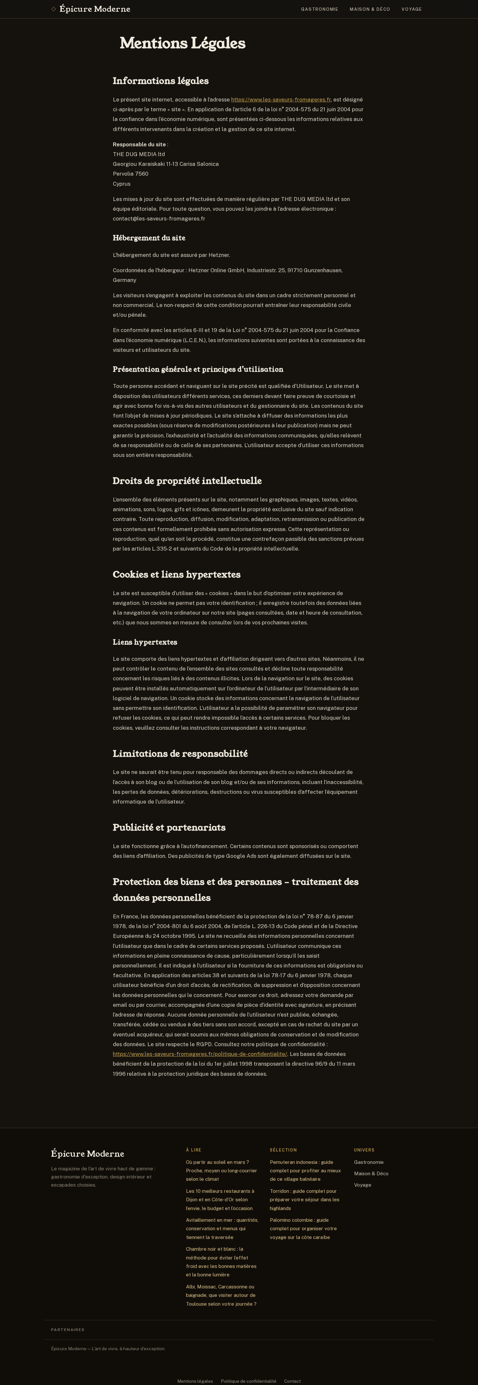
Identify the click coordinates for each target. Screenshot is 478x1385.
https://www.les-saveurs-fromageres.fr (281, 99)
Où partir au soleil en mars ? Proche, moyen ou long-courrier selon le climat (221, 1170)
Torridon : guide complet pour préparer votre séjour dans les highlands (304, 1199)
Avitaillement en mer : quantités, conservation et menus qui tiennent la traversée (222, 1228)
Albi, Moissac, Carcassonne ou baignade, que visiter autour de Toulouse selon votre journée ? (221, 1295)
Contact (292, 1381)
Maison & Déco (370, 9)
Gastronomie (320, 9)
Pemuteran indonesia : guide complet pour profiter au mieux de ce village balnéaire (305, 1170)
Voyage (412, 9)
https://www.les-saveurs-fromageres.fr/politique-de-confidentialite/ (200, 1054)
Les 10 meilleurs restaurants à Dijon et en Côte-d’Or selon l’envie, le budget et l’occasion (220, 1199)
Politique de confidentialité (248, 1381)
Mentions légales (195, 1381)
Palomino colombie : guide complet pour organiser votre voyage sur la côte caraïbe (303, 1228)
